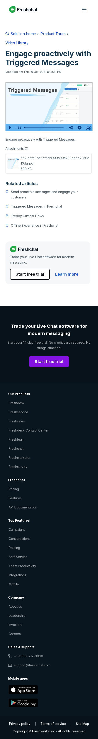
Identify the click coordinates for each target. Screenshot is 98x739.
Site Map (82, 724)
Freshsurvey (18, 467)
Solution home (22, 33)
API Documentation (23, 507)
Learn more (66, 274)
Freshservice (18, 412)
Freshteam (16, 439)
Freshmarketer (20, 458)
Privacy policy (19, 724)
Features (15, 498)
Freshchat (16, 448)
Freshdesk (17, 403)
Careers (15, 634)
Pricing (14, 489)
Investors (15, 625)
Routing (14, 548)
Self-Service (18, 557)
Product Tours (53, 33)
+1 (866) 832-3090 (28, 656)
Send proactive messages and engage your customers (44, 194)
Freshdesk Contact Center (29, 430)
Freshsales (17, 421)
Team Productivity (22, 566)
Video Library (16, 43)
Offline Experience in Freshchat (34, 225)
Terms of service (53, 724)
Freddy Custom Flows (27, 216)
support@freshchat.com (32, 665)
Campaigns (17, 529)
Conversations (20, 539)
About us (15, 606)
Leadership (17, 615)
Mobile (14, 584)
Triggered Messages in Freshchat (36, 206)
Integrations (17, 575)
